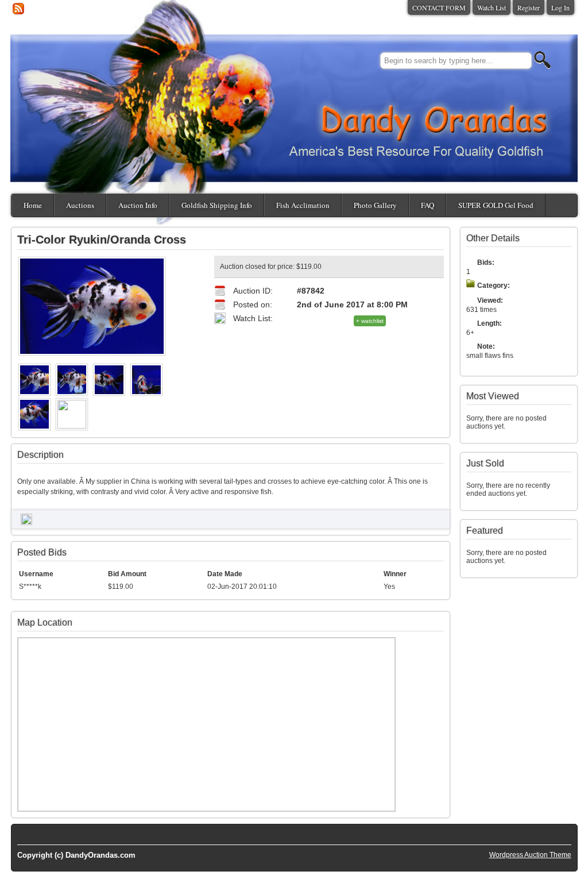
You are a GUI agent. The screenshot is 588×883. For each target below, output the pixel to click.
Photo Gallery (375, 205)
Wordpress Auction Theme (530, 855)
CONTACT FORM (439, 7)
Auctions (80, 205)
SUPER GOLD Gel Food (495, 205)
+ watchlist (370, 321)
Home (33, 205)
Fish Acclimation (303, 205)
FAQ (427, 205)
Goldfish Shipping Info (216, 205)
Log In (560, 7)
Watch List (491, 7)
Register (528, 7)
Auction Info (137, 205)
